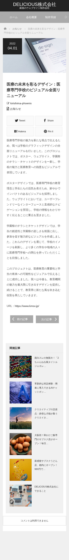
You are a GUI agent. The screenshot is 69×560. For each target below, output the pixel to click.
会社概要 (31, 17)
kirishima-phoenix (21, 103)
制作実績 (50, 17)
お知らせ (15, 108)
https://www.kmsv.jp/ (27, 305)
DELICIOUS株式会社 (34, 4)
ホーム (14, 17)
